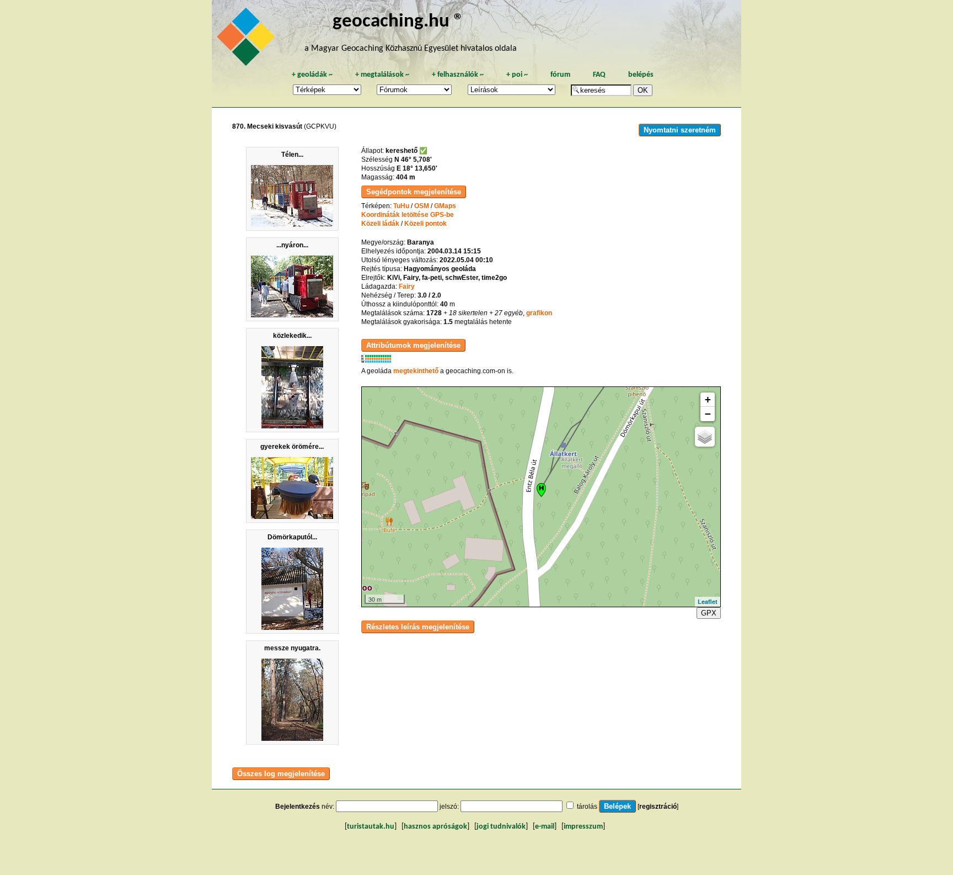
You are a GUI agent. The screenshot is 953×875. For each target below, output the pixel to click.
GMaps (445, 206)
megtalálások (382, 74)
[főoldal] (248, 40)
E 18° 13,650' (417, 168)
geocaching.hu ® (398, 21)
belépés (641, 74)
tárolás (587, 806)
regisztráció (658, 806)
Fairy (407, 286)
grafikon (539, 313)
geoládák (312, 74)
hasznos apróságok (435, 826)
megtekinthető (415, 371)
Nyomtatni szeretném (680, 130)
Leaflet (708, 601)
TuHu (401, 206)
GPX (708, 613)
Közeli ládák (380, 223)
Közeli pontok (425, 223)
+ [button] (708, 399)
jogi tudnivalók (501, 826)
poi (517, 74)
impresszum (583, 826)
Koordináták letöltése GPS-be (407, 215)
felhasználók (457, 74)
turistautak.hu (370, 826)
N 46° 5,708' (413, 159)
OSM (421, 206)
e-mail (544, 826)
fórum (560, 74)
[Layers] (705, 437)
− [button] (708, 414)
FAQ (599, 74)
